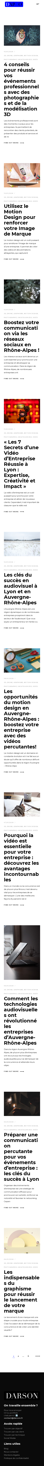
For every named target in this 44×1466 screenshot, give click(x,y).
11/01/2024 (9, 429)
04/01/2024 (9, 1259)
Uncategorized (25, 59)
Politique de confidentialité (16, 1458)
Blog (6, 1448)
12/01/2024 (9, 309)
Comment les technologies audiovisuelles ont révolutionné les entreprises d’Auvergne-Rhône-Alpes (21, 1020)
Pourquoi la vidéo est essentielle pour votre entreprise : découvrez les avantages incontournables (21, 857)
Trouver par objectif (13, 1428)
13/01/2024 (9, 193)
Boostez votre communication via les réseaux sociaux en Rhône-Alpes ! (21, 336)
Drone (10, 55)
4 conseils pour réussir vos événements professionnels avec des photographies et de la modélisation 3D (21, 89)
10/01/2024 (9, 562)
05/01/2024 (9, 1122)
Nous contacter (11, 1452)
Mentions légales (12, 1455)
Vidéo (35, 59)
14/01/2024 (9, 51)
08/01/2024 (9, 678)
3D (5, 55)
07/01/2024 (9, 822)
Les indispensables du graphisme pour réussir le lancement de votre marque (21, 1291)
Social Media (10, 1438)
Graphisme (18, 55)
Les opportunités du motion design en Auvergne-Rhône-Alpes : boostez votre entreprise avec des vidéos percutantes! (21, 719)
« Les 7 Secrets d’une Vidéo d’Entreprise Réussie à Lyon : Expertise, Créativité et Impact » (21, 464)
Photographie (10, 59)
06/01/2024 (9, 986)
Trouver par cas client (14, 1432)
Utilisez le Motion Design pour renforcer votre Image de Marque (19, 220)
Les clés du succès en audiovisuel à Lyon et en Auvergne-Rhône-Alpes (20, 589)
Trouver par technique (14, 1435)
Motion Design (31, 55)
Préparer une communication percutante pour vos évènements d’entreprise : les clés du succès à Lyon (21, 1157)
